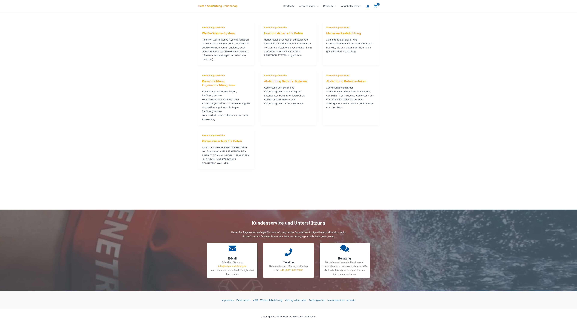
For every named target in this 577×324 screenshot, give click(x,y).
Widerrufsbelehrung (271, 300)
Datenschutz (243, 300)
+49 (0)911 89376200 (291, 270)
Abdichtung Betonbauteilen (346, 81)
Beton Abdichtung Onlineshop (218, 6)
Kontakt (351, 300)
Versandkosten (335, 300)
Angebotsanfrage (351, 6)
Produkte (328, 6)
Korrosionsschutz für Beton (222, 141)
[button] (316, 6)
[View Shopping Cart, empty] (375, 6)
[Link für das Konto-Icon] (367, 6)
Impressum (228, 300)
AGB (255, 300)
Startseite (289, 6)
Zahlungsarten (317, 300)
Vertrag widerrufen (295, 300)
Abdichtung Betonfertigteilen (285, 81)
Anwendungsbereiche (213, 27)
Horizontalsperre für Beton (283, 33)
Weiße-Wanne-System (218, 33)
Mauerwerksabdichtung (343, 33)
